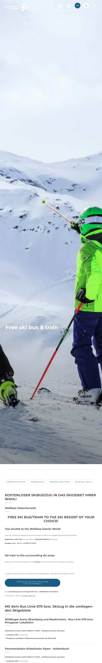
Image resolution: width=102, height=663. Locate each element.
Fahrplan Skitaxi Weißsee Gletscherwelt (32, 583)
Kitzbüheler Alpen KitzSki (60, 482)
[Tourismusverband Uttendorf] (17, 7)
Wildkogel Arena (37, 482)
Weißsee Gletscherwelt (16, 482)
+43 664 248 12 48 (28, 596)
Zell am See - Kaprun (83, 482)
